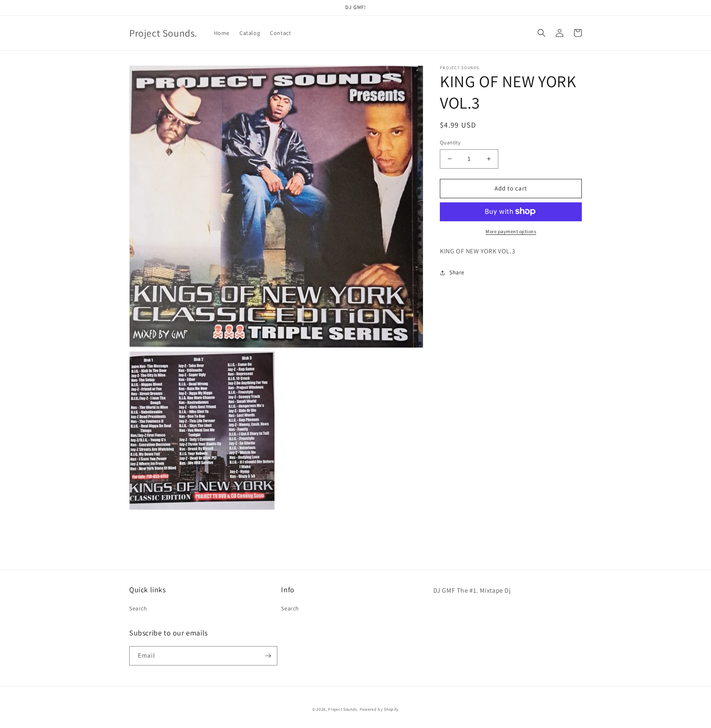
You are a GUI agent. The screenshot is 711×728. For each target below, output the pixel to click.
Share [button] (457, 272)
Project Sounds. (343, 709)
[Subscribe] (268, 655)
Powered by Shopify (379, 709)
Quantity (450, 142)
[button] (541, 33)
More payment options (511, 231)
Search (138, 608)
